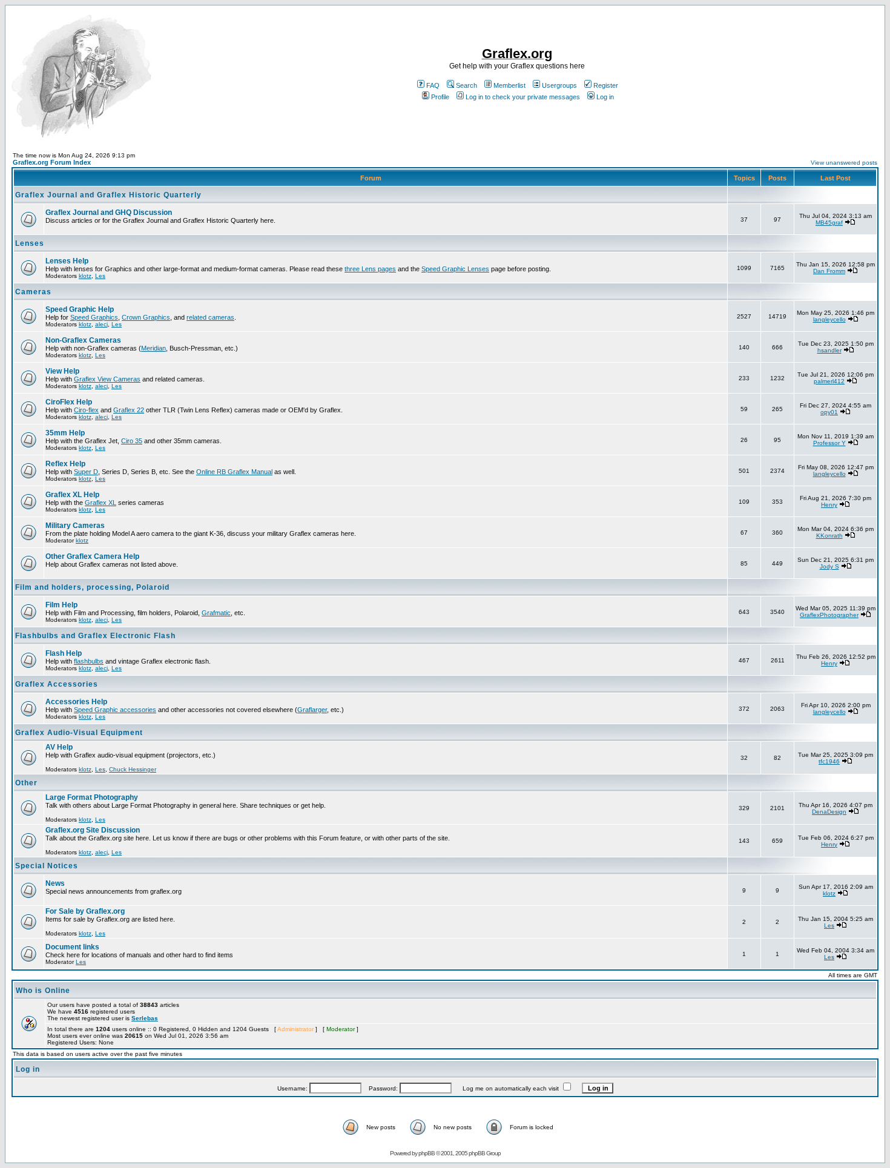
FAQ (433, 85)
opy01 (829, 412)
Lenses (29, 243)
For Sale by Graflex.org (85, 911)
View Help (62, 371)
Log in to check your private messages (523, 97)
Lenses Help (66, 261)
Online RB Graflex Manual (234, 471)
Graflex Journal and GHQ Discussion (108, 212)
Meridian (153, 348)
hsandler (829, 350)
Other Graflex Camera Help (92, 556)
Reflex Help (65, 464)
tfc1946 (829, 761)
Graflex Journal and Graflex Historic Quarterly (108, 195)
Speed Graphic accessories (115, 709)
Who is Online (43, 990)
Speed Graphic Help (79, 309)
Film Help (61, 605)
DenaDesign (829, 811)
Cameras (33, 292)
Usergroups (559, 85)
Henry (829, 504)
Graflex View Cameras (107, 379)
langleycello (829, 319)
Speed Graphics (94, 317)
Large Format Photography (91, 797)
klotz (85, 275)
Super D (86, 471)
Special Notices (46, 866)
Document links (72, 947)
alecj (101, 324)
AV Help (59, 747)
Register (605, 85)
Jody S (829, 566)
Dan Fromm (829, 271)
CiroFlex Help (68, 402)
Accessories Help (76, 702)
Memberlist (509, 85)
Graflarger (312, 709)
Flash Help (63, 653)
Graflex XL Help (72, 494)
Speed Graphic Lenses (455, 268)
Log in (605, 97)
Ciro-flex (86, 410)
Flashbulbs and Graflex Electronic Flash (95, 636)
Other (26, 783)
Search (466, 85)
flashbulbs (89, 661)
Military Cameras (75, 525)
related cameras (210, 317)
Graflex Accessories (56, 684)
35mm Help (65, 433)
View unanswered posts (844, 162)
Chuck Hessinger (132, 769)
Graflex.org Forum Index (52, 162)
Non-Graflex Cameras (83, 340)
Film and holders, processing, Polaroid (92, 587)
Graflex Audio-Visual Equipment (79, 732)
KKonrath (829, 535)
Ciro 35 (131, 440)
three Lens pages (370, 268)
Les (100, 275)
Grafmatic (216, 612)
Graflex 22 (128, 410)
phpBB (426, 1153)
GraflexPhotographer (829, 615)
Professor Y (829, 443)
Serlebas (144, 1018)
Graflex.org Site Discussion (92, 830)
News (55, 883)
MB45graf (829, 222)
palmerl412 (829, 381)
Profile (440, 97)
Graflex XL (100, 502)
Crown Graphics (146, 317)
